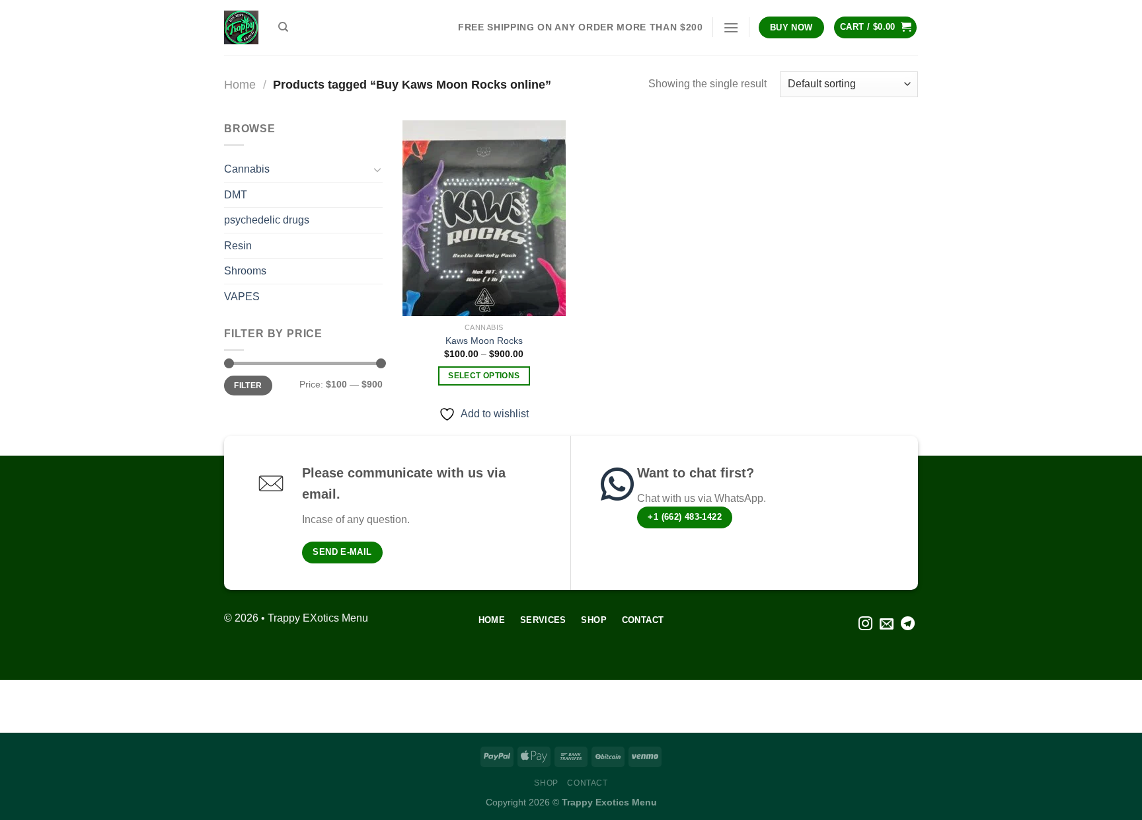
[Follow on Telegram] (908, 624)
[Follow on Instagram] (865, 624)
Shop (546, 783)
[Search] (283, 27)
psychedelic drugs (266, 220)
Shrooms (245, 270)
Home (240, 84)
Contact (587, 783)
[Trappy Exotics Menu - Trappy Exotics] (241, 27)
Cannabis (247, 169)
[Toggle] (377, 169)
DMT (235, 194)
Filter (248, 385)
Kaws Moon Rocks (484, 340)
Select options (483, 376)
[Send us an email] (887, 624)
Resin (238, 245)
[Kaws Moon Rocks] (484, 218)
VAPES (242, 296)
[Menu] (731, 27)
